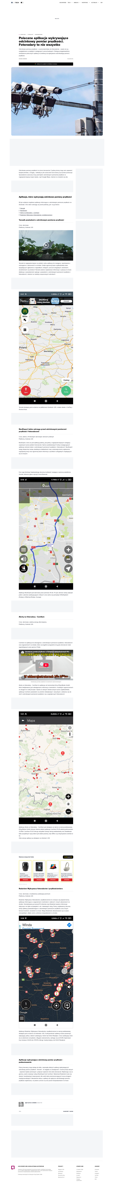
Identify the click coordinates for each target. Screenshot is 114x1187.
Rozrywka (85, 2)
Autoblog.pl (60, 1171)
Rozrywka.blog (61, 1175)
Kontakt (78, 1175)
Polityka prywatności (79, 1180)
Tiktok (96, 1177)
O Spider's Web (79, 1169)
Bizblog (76, 2)
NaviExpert (66, 1111)
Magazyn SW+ (61, 1169)
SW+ (102, 2)
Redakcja (78, 1173)
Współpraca (79, 1171)
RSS (96, 1179)
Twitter (96, 1171)
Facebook (97, 1169)
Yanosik (71, 1111)
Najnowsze (63, 2)
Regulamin (78, 1177)
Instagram (97, 1173)
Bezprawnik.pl (61, 1177)
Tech (69, 2)
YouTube (96, 1175)
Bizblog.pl (60, 1173)
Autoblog (94, 2)
